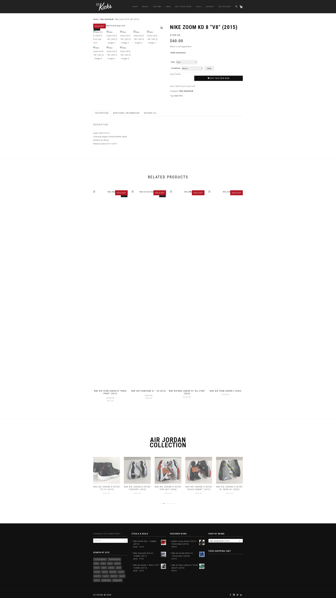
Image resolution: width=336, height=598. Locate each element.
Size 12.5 (114, 576)
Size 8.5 (111, 568)
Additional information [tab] (126, 113)
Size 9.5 (97, 572)
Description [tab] (102, 113)
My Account (225, 6)
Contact (210, 6)
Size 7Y (97, 568)
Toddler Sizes (106, 580)
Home (95, 19)
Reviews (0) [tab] (150, 113)
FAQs (168, 6)
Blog (198, 6)
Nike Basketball (106, 19)
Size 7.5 (117, 563)
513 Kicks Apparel (100, 559)
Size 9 (118, 568)
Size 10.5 (178, 95)
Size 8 (104, 568)
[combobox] (225, 541)
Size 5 (103, 563)
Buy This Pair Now (219, 78)
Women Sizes (117, 580)
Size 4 (96, 563)
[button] (161, 28)
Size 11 (121, 572)
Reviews (157, 6)
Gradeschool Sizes (114, 559)
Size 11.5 (97, 576)
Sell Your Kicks (183, 6)
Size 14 (97, 580)
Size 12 (106, 576)
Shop (135, 6)
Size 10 (105, 572)
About (145, 6)
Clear (209, 68)
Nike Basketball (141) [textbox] (225, 541)
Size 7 (110, 563)
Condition (176, 68)
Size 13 (122, 576)
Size (173, 62)
